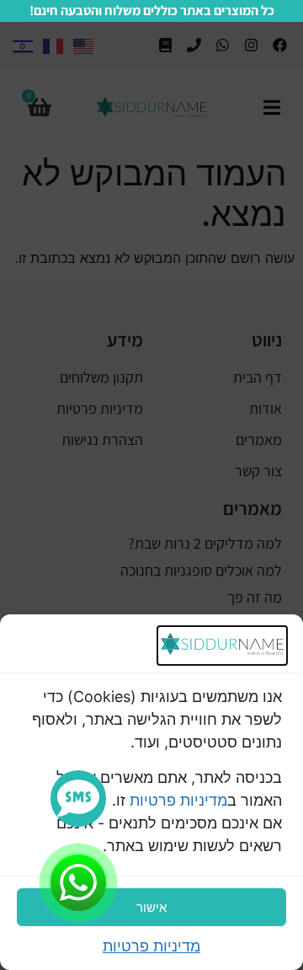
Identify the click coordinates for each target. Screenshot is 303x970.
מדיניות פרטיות (178, 800)
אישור (151, 907)
